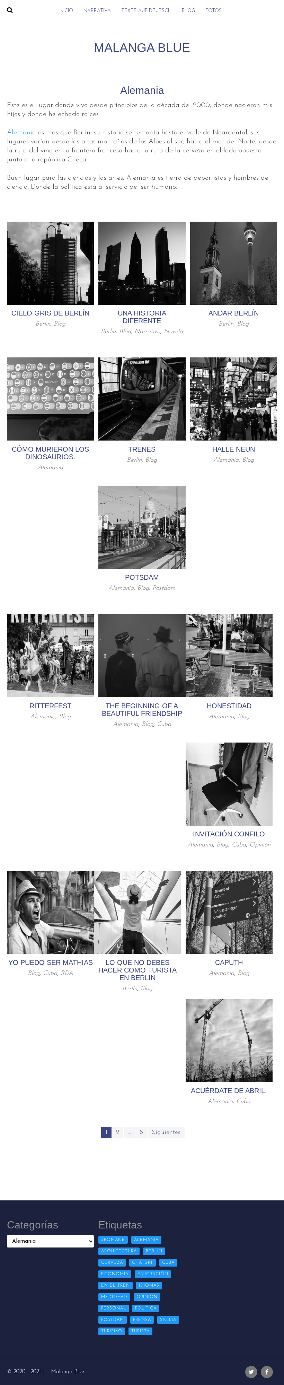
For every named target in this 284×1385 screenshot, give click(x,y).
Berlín (42, 324)
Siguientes (166, 1132)
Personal (113, 1308)
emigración (152, 1274)
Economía (114, 1274)
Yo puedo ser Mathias (50, 962)
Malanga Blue (67, 1372)
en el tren (115, 1286)
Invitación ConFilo (229, 834)
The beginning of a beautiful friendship (142, 709)
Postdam (163, 588)
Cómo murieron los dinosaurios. (50, 453)
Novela (173, 332)
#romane (113, 1240)
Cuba (164, 724)
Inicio (66, 11)
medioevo (114, 1297)
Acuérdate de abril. (229, 1090)
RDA (67, 973)
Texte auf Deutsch (146, 11)
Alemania (21, 132)
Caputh (229, 962)
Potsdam (142, 577)
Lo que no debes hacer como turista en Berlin (137, 970)
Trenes (142, 449)
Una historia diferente (142, 317)
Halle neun (233, 449)
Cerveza (112, 1263)
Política (146, 1308)
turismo (111, 1331)
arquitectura (119, 1251)
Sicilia (168, 1320)
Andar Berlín (233, 313)
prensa (142, 1320)
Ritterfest (50, 706)
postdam (112, 1320)
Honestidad (229, 706)
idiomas (149, 1286)
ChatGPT (142, 1263)
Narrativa (97, 11)
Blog (188, 11)
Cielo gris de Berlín (50, 313)
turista (140, 1331)
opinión (147, 1297)
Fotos (213, 11)
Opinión (259, 845)
